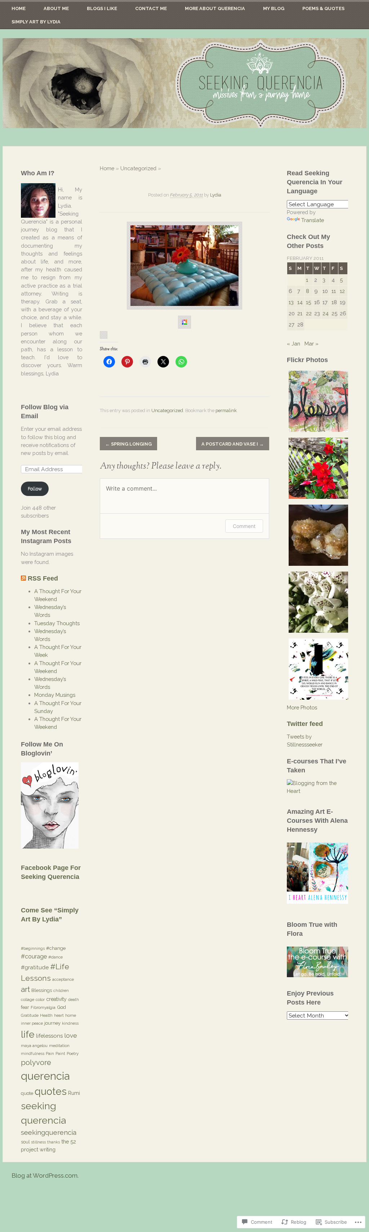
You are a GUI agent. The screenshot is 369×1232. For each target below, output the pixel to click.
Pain (50, 1053)
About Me (56, 8)
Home (19, 8)
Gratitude (30, 1015)
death (73, 999)
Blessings (41, 990)
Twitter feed (305, 723)
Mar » (311, 343)
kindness (70, 1023)
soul (25, 1142)
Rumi (74, 1093)
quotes (51, 1091)
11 (334, 291)
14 (300, 302)
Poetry (73, 1053)
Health (46, 1015)
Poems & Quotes (323, 8)
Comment (244, 526)
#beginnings (33, 948)
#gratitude (35, 967)
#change (56, 948)
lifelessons (49, 1036)
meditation (59, 1045)
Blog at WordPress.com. (45, 1175)
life (28, 1034)
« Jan (293, 343)
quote (27, 1093)
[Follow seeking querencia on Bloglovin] (50, 847)
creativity (56, 999)
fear (25, 1007)
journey (52, 1023)
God (61, 1007)
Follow (35, 488)
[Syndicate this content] (23, 578)
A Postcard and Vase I (232, 444)
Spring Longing (128, 444)
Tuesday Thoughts (57, 623)
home (70, 1015)
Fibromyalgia (43, 1007)
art (25, 989)
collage (27, 999)
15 (308, 302)
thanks (53, 1142)
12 (342, 291)
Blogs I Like (102, 8)
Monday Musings (54, 695)
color (40, 999)
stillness (38, 1142)
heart (59, 1015)
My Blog (273, 8)
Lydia (215, 195)
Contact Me (151, 8)
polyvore (36, 1062)
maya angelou (34, 1045)
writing (47, 1149)
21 (299, 313)
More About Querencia (215, 8)
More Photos (302, 707)
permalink (226, 410)
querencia (45, 1076)
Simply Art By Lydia (36, 21)
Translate (312, 220)
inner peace (32, 1023)
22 (309, 313)
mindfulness (32, 1053)
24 (326, 313)
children (61, 990)
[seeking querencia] (184, 83)
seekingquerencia (48, 1132)
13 (291, 302)
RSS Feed (43, 578)
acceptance (63, 979)
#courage (34, 956)
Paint (60, 1053)
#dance (55, 957)
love (70, 1035)
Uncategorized (138, 168)
